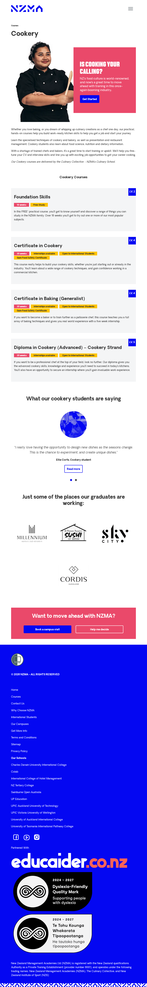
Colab (14, 772)
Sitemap (16, 744)
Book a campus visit (47, 629)
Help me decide (99, 629)
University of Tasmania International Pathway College (42, 826)
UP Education (19, 799)
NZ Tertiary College (22, 785)
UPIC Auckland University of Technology (34, 806)
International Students (24, 717)
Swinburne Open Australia (26, 792)
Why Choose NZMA (22, 710)
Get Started (89, 99)
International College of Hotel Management (36, 778)
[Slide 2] (76, 480)
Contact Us (17, 703)
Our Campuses (20, 724)
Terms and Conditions (24, 737)
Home (14, 690)
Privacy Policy (19, 751)
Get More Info (19, 731)
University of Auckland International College (37, 819)
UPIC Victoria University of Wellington (33, 813)
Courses (14, 26)
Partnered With (20, 848)
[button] (13, 441)
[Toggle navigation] (130, 9)
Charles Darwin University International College (39, 765)
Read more (73, 469)
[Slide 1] (71, 480)
